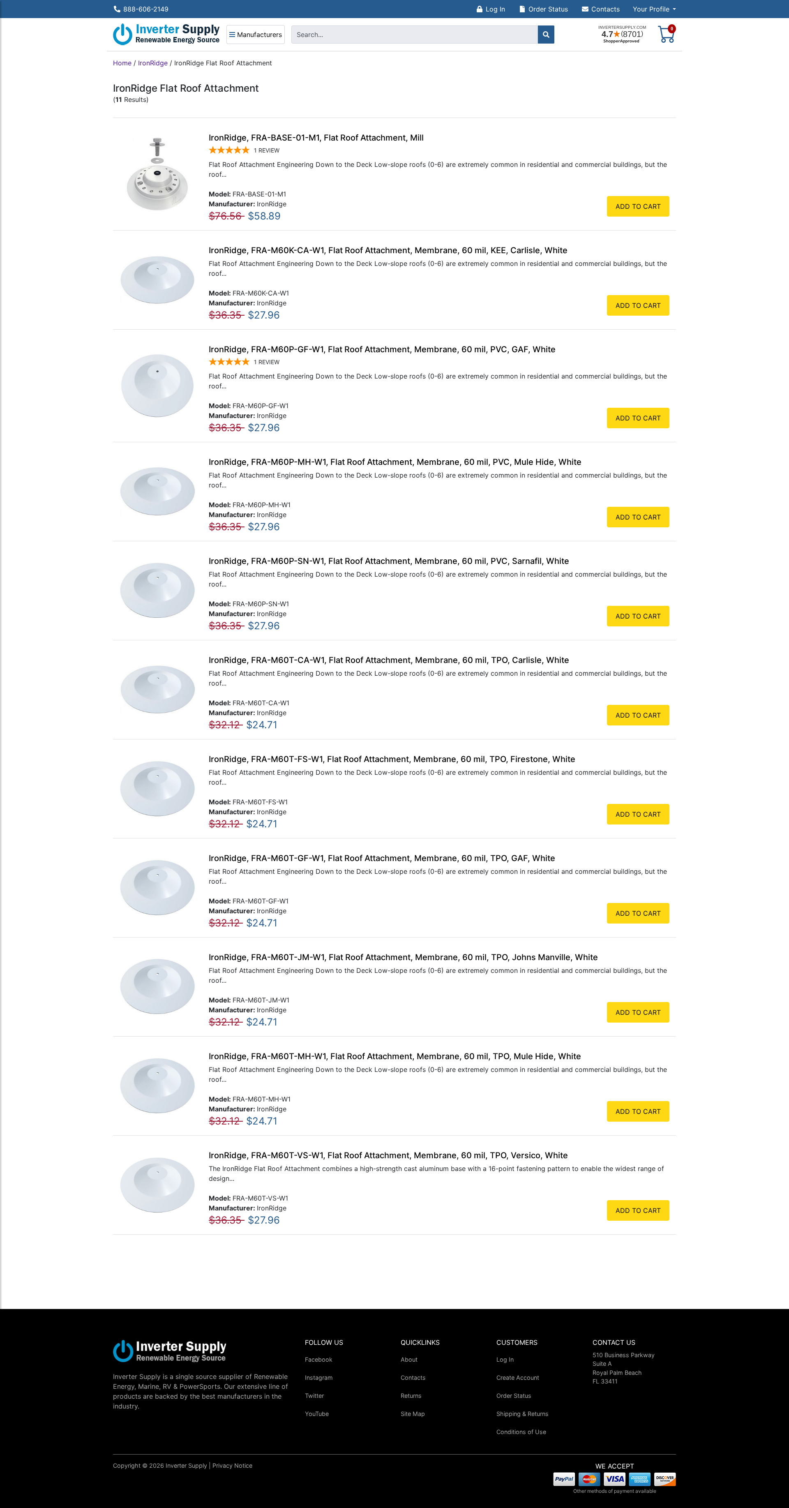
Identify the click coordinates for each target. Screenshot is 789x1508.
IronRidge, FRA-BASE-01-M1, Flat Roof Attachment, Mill (316, 138)
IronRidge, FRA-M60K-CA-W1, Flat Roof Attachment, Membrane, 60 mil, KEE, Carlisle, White (388, 250)
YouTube (317, 1413)
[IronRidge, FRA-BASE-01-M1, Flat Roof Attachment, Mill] (158, 173)
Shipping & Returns (522, 1413)
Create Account (517, 1377)
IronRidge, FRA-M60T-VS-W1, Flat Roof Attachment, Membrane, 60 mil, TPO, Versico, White (388, 1155)
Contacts (605, 9)
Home (122, 63)
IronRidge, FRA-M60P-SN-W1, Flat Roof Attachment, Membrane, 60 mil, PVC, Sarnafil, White (389, 561)
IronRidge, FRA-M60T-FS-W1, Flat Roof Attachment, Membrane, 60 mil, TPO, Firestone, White (392, 759)
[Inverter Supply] (166, 34)
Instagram (319, 1377)
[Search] (546, 34)
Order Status (548, 9)
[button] (654, 9)
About (409, 1359)
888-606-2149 (145, 9)
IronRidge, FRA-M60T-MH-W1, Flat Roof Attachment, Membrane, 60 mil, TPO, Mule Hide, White (395, 1056)
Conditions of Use (521, 1431)
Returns (411, 1395)
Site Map (413, 1413)
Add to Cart (638, 206)
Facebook (318, 1359)
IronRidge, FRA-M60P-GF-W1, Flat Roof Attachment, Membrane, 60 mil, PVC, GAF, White (382, 349)
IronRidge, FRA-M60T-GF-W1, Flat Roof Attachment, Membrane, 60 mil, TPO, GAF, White (382, 858)
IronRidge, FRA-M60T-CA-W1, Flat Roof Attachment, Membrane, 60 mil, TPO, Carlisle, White (389, 660)
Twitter (314, 1395)
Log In (495, 9)
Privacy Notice (232, 1465)
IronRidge (153, 63)
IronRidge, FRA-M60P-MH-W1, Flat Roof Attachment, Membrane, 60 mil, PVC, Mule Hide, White (395, 462)
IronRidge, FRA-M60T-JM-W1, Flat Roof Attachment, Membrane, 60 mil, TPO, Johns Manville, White (403, 957)
